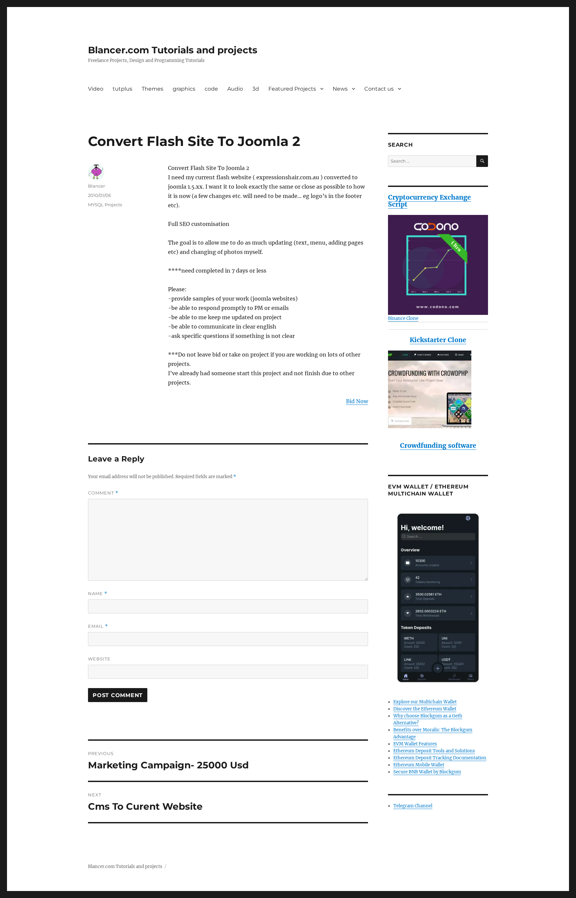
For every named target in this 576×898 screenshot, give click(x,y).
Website (99, 658)
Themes (152, 89)
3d (255, 89)
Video (95, 89)
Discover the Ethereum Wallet (424, 709)
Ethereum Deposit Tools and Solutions (434, 751)
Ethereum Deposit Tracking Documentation (439, 758)
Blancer (96, 186)
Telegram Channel (412, 806)
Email (98, 626)
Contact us (379, 89)
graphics (184, 89)
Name (97, 593)
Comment (103, 493)
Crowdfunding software (438, 445)
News (340, 89)
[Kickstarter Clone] (438, 389)
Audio (235, 89)
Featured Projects (292, 89)
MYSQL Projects (105, 204)
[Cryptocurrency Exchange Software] (438, 265)
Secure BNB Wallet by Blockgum (427, 772)
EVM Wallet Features (415, 744)
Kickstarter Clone (438, 340)
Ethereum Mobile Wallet (418, 765)
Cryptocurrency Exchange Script (429, 200)
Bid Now (357, 401)
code (211, 89)
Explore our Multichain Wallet (425, 702)
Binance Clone (403, 318)
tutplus (122, 89)
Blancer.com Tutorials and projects (172, 50)
